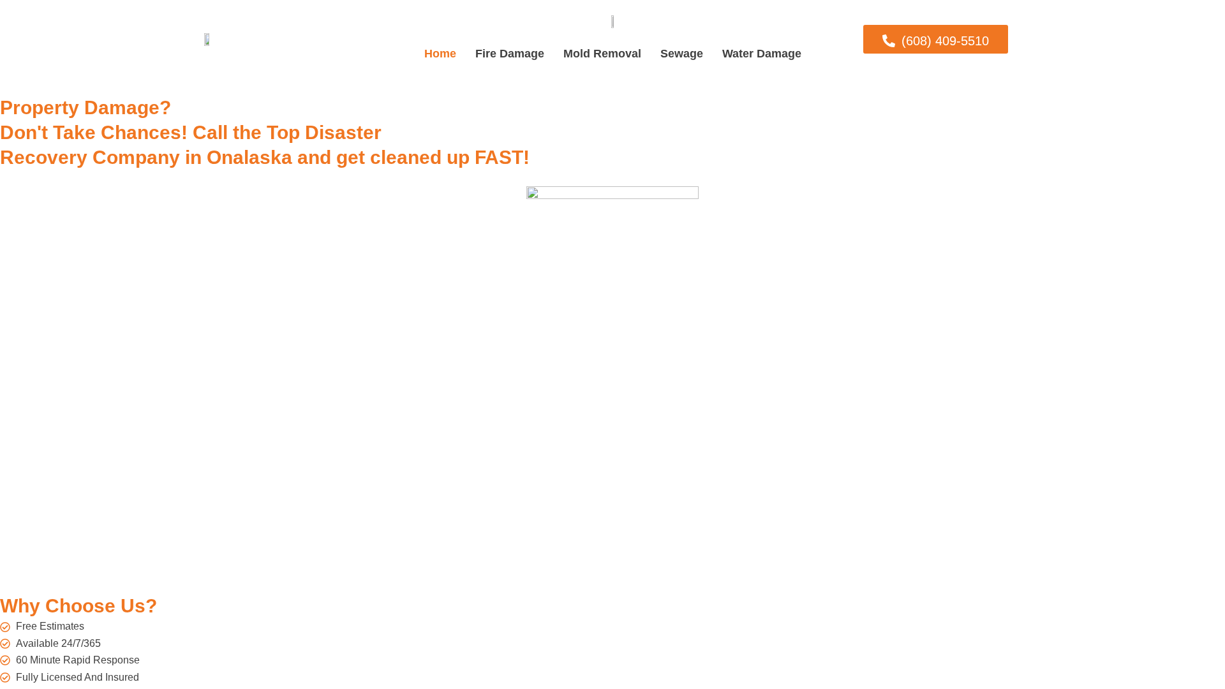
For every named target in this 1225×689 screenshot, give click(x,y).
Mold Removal (602, 53)
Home (440, 53)
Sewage (681, 53)
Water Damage (761, 53)
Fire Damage (509, 53)
